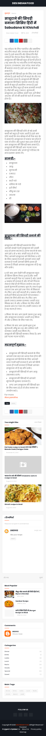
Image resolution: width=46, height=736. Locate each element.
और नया (6, 578)
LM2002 (14, 530)
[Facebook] (12, 41)
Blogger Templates (9, 729)
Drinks (23, 655)
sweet (23, 674)
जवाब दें (13, 539)
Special (23, 671)
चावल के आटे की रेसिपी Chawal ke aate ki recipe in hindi (21, 477)
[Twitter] (16, 41)
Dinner (23, 651)
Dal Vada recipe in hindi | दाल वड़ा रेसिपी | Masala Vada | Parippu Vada (21, 448)
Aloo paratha (11, 397)
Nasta (14, 13)
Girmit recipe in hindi (13, 504)
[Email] (25, 41)
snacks (23, 668)
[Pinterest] (21, 41)
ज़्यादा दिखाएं (37, 422)
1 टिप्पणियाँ (34, 33)
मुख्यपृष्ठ (7, 13)
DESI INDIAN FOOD (23, 3)
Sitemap (23, 732)
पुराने (41, 578)
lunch (23, 661)
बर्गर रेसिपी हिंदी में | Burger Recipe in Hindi (26, 611)
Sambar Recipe (22, 601)
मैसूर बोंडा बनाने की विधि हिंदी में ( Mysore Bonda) (27, 593)
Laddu (23, 658)
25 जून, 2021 (37, 530)
